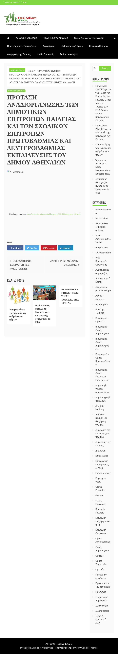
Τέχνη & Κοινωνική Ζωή (56, 37)
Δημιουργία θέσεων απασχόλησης (102, 389)
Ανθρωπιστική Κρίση (72, 46)
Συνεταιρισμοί (102, 610)
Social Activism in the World (88, 37)
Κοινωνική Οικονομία (26, 37)
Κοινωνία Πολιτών (98, 46)
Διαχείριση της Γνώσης (19, 54)
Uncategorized (103, 252)
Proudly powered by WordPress (37, 647)
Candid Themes (89, 647)
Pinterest (50, 247)
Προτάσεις (100, 591)
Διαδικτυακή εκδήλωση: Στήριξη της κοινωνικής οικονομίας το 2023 (42, 313)
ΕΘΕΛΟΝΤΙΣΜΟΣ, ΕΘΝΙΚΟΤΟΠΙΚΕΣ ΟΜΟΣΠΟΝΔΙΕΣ (21, 264)
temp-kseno (101, 247)
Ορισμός (99, 569)
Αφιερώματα (49, 46)
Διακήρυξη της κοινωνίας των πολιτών (102, 433)
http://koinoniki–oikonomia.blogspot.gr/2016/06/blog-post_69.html (53, 214)
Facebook (16, 247)
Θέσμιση (99, 495)
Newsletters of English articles (101, 227)
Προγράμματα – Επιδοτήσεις (21, 46)
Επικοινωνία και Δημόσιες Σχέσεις (102, 464)
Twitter (33, 247)
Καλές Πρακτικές (45, 54)
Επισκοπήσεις (102, 473)
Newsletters (101, 218)
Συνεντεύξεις (101, 605)
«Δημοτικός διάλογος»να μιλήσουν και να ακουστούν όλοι (102, 186)
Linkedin (66, 247)
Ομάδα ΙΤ (100, 555)
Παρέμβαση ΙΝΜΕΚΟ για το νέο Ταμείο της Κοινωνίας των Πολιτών (103, 132)
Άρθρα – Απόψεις (69, 54)
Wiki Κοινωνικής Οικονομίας (101, 261)
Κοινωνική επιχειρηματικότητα (102, 521)
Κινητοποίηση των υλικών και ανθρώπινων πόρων (17, 314)
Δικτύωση (100, 450)
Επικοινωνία (101, 455)
